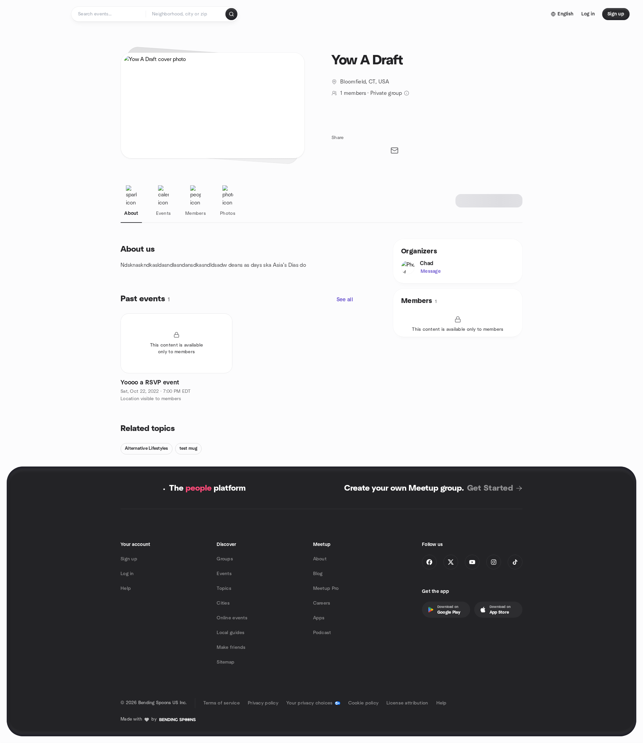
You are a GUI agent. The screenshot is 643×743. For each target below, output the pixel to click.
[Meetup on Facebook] (429, 562)
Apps (319, 618)
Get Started (490, 488)
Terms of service (221, 703)
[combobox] (186, 14)
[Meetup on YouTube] (472, 562)
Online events (232, 618)
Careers (322, 603)
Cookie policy (363, 703)
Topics (224, 588)
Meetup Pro (326, 588)
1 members (353, 93)
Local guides (230, 632)
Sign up (129, 559)
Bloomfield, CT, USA (364, 81)
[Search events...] (231, 14)
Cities (223, 603)
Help (126, 588)
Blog (318, 573)
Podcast (322, 632)
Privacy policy (263, 703)
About (320, 559)
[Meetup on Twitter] (450, 562)
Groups (225, 559)
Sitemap (225, 662)
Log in (127, 573)
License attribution (407, 703)
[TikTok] (515, 562)
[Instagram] (493, 562)
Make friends (231, 647)
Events (224, 573)
